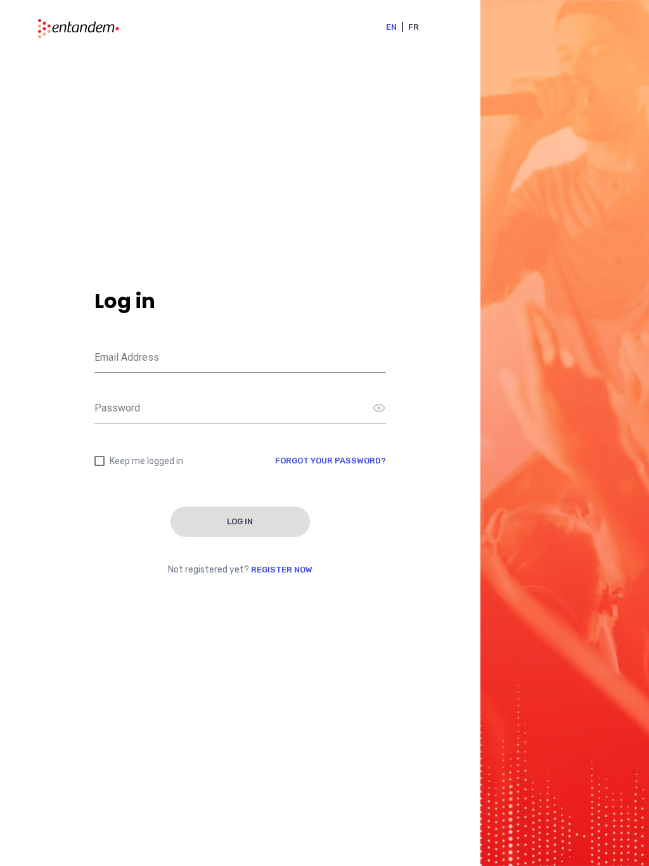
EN (391, 27)
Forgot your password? (330, 460)
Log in (240, 521)
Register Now (281, 569)
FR (413, 27)
